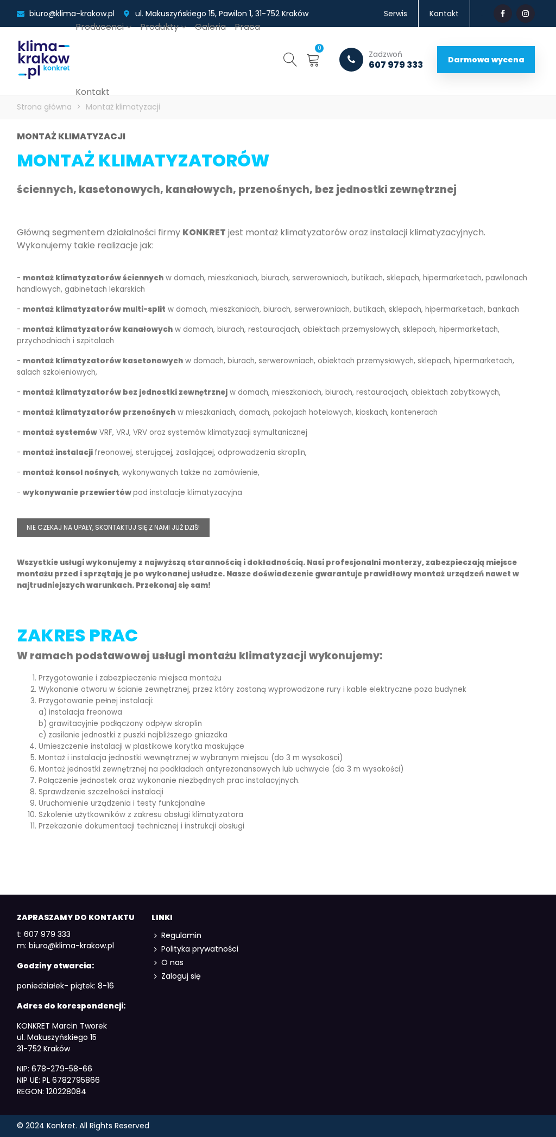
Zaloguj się (181, 976)
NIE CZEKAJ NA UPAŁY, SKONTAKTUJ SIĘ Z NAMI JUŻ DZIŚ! (113, 527)
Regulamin (181, 935)
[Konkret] (44, 59)
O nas (172, 962)
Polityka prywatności (199, 948)
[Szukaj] (290, 59)
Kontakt (92, 92)
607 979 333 (396, 60)
